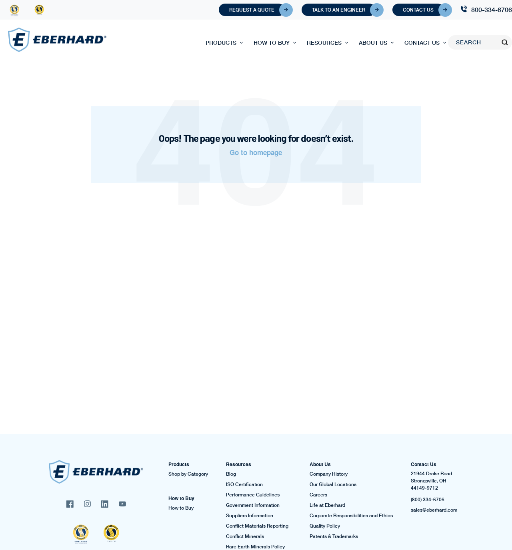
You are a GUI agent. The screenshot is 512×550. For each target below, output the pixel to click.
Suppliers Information (249, 515)
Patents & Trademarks (334, 536)
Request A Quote (251, 10)
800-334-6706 (491, 9)
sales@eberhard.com (434, 510)
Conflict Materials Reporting (257, 526)
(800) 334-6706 (427, 499)
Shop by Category (188, 474)
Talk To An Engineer (338, 10)
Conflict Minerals (245, 536)
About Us (373, 42)
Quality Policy (325, 526)
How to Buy (272, 42)
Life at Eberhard (327, 505)
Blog (231, 474)
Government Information (253, 505)
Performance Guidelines (253, 494)
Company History (329, 474)
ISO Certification (244, 484)
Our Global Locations (333, 484)
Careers (318, 494)
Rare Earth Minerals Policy (255, 546)
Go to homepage (256, 152)
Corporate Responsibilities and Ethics (351, 515)
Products (221, 42)
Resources (324, 42)
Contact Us (418, 10)
